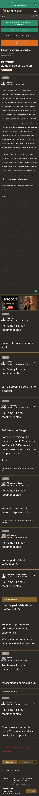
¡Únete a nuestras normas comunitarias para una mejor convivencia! (18, 4)
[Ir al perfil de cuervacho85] (4, 406)
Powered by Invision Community (19, 784)
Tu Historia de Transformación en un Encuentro (19, 43)
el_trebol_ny (12, 535)
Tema (14, 778)
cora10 (9, 658)
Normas (17, 793)
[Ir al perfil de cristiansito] (4, 703)
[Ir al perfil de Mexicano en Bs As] (4, 484)
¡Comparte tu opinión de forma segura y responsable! (19, 23)
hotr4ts (10, 318)
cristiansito (11, 702)
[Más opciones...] (35, 83)
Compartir (10, 762)
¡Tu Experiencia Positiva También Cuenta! (19, 36)
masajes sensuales (22, 147)
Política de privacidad (26, 778)
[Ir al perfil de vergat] (4, 83)
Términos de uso (7, 793)
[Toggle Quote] (5, 599)
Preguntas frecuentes (19, 30)
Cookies (24, 780)
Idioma (6, 778)
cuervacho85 (12, 405)
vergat (10, 61)
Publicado (17, 84)
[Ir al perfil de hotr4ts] (4, 319)
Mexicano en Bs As (15, 483)
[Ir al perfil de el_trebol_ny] (4, 536)
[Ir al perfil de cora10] (4, 659)
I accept (32, 791)
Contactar (15, 780)
